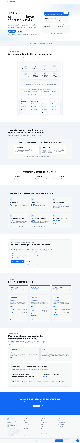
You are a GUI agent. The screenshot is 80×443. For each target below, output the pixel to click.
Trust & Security (44, 430)
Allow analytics (59, 440)
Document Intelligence (28, 431)
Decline (66, 440)
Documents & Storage (35, 101)
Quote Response (14, 202)
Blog (42, 424)
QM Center (26, 428)
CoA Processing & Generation (38, 218)
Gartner (12, 357)
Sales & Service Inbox (58, 202)
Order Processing (35, 202)
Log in (57, 1)
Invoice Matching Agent (45, 91)
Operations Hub (23, 81)
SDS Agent (31, 94)
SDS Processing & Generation (60, 218)
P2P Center (26, 426)
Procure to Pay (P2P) (39, 84)
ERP (42, 101)
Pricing (25, 435)
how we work (40, 264)
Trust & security (49, 408)
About (42, 420)
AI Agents (26, 430)
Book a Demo (43, 431)
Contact (42, 428)
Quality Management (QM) (51, 84)
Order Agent (35, 91)
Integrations (37, 1)
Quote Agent (27, 91)
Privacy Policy (61, 420)
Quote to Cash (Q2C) (29, 84)
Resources (45, 1)
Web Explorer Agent (39, 94)
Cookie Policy (61, 426)
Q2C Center (26, 424)
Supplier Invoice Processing (17, 218)
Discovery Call (44, 433)
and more (45, 376)
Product (24, 1)
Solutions (30, 1)
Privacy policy (38, 440)
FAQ (42, 426)
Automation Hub (23, 89)
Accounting (54, 101)
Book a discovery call (15, 382)
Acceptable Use (61, 424)
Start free (70, 1)
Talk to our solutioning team (17, 261)
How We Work (44, 422)
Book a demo (62, 1)
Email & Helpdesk (23, 101)
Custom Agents (49, 94)
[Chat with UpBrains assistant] (77, 440)
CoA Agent (54, 91)
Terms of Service (61, 422)
